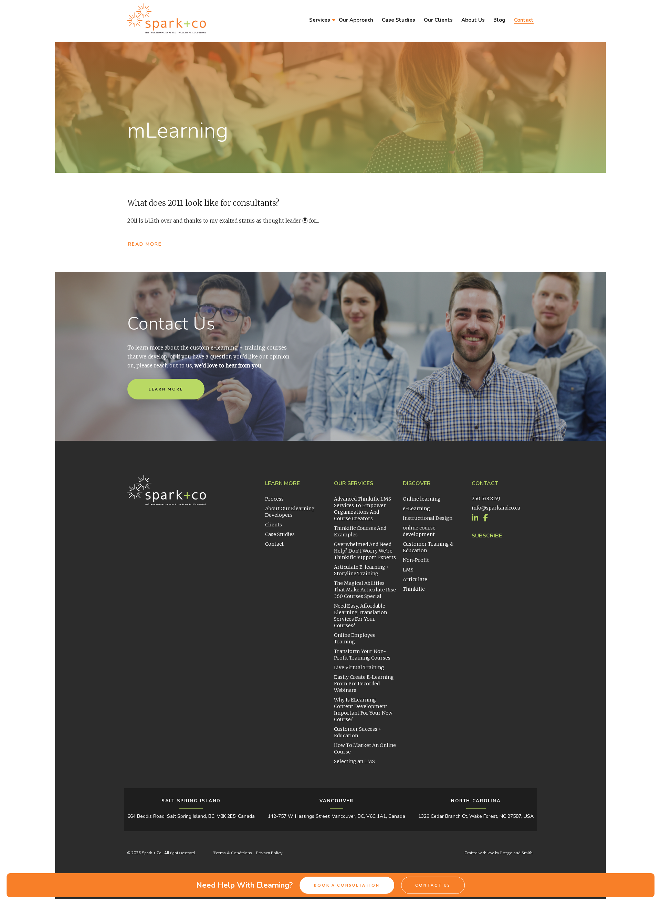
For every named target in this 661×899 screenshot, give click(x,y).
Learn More (166, 389)
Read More (145, 244)
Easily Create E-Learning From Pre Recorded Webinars (364, 683)
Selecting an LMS (354, 761)
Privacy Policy (269, 852)
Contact (524, 20)
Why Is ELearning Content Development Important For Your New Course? (363, 710)
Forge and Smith (516, 852)
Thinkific (413, 589)
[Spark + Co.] (166, 29)
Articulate (415, 579)
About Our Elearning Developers (290, 511)
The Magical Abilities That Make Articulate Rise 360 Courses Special (365, 589)
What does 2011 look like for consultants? (203, 203)
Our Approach (356, 20)
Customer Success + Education (357, 732)
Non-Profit (416, 560)
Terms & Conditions (232, 852)
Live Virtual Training (359, 667)
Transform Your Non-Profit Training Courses (362, 654)
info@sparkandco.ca (496, 508)
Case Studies (398, 20)
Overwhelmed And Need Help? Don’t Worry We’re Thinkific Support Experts (365, 550)
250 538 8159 (486, 498)
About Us (473, 20)
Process (274, 499)
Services (319, 20)
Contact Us (433, 885)
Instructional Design (427, 518)
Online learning (422, 499)
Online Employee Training (355, 638)
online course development (419, 531)
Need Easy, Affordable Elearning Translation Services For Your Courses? (360, 616)
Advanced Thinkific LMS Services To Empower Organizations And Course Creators (362, 509)
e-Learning (416, 508)
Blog (499, 20)
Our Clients (438, 20)
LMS (408, 570)
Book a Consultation (347, 885)
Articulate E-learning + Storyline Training (361, 570)
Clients (273, 525)
